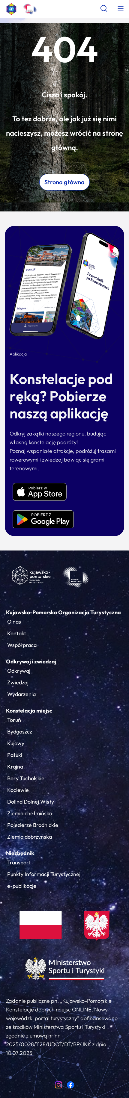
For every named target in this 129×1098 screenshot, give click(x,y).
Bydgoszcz (19, 731)
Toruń (14, 719)
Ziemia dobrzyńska (29, 836)
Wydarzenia (21, 694)
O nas (14, 621)
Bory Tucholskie (25, 778)
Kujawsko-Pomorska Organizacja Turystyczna (63, 612)
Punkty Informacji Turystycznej (43, 874)
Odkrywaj (18, 670)
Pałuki (14, 754)
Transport (19, 862)
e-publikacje (21, 885)
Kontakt (16, 633)
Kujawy (15, 743)
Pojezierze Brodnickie (32, 825)
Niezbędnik (20, 853)
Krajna (15, 766)
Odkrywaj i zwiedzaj (31, 661)
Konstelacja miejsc (29, 710)
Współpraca (22, 645)
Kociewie (18, 790)
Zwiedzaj (17, 682)
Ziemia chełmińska (29, 813)
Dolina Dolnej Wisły (30, 801)
